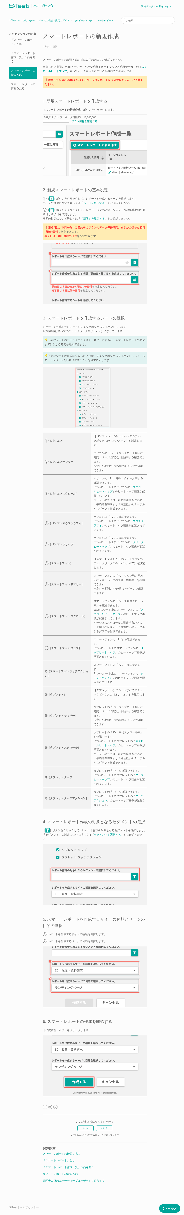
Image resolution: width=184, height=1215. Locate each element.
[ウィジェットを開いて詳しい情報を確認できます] (169, 1208)
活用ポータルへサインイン (156, 6)
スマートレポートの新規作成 (23, 73)
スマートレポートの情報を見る (23, 86)
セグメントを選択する (107, 834)
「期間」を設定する (92, 218)
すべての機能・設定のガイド (54, 20)
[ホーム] (33, 8)
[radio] (85, 1128)
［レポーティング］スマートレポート (93, 20)
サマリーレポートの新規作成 (60, 1174)
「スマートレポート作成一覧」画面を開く (23, 57)
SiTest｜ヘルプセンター (22, 20)
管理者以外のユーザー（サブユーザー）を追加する (74, 1180)
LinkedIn (55, 1107)
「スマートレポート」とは (22, 42)
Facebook (45, 1107)
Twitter (50, 1107)
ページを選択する (94, 203)
